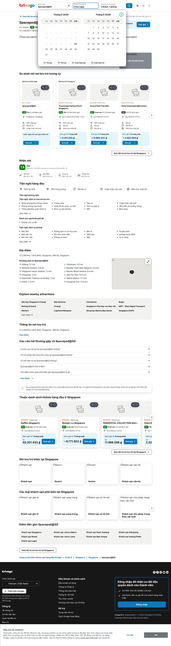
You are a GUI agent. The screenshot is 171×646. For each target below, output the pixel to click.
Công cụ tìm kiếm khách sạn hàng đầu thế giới (40, 557)
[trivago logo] (27, 6)
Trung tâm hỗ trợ (65, 612)
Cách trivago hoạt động (68, 616)
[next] (121, 14)
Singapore (80, 557)
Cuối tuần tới (99, 63)
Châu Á (68, 557)
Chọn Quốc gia (8, 578)
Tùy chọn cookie (65, 598)
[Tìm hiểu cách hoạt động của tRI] (66, 168)
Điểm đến (41, 4)
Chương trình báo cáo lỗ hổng (71, 602)
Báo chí (5, 622)
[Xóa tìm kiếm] (68, 5)
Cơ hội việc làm (9, 614)
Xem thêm (23, 213)
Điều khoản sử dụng (67, 583)
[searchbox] (54, 6)
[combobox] (54, 5)
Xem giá (142, 24)
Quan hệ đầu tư (9, 618)
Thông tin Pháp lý (66, 587)
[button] (54, 6)
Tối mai (63, 63)
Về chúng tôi (7, 610)
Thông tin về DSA (66, 595)
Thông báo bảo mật (67, 591)
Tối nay (49, 63)
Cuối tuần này (80, 63)
